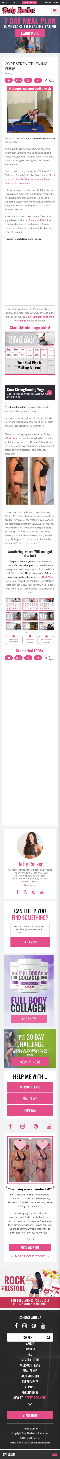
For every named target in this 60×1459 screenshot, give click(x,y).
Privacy (23, 1442)
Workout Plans (30, 1087)
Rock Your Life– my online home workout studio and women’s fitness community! (30, 179)
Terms (13, 1442)
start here (30, 1415)
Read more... (30, 885)
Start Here (29, 2)
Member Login (51, 3)
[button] (54, 11)
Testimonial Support (40, 1442)
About (30, 1343)
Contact (30, 1349)
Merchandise (30, 1392)
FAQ (30, 1354)
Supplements (30, 1381)
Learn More (30, 33)
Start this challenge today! (30, 327)
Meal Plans (30, 1098)
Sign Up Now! (30, 1062)
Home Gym (30, 1110)
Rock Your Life (36, 220)
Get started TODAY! (30, 650)
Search (32, 942)
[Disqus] (30, 706)
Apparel (30, 1387)
